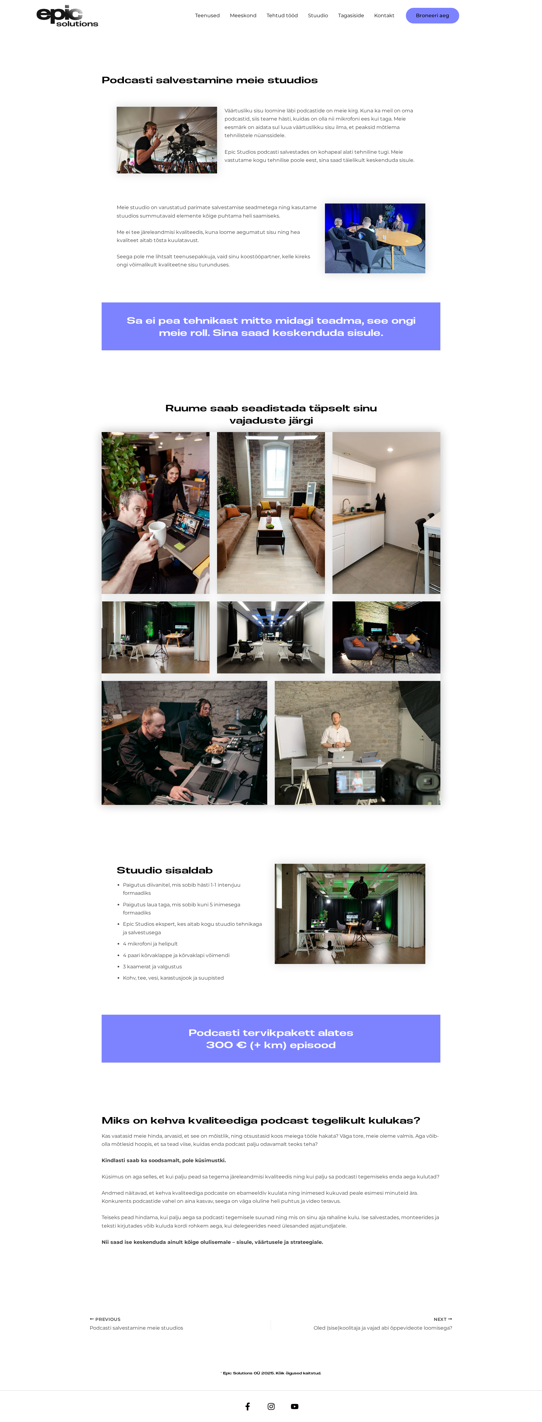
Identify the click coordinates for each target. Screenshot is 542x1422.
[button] (432, 15)
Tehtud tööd (282, 15)
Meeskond (243, 15)
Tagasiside (351, 15)
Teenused (207, 15)
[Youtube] (295, 1406)
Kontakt (384, 15)
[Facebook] (248, 1406)
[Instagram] (271, 1406)
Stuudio (318, 15)
